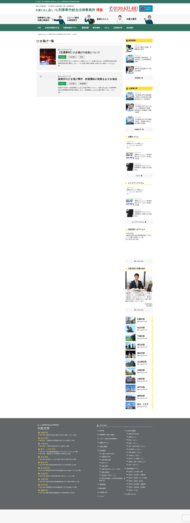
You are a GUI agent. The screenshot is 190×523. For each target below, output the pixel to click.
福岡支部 (44, 490)
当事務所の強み (106, 457)
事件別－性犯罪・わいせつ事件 (138, 478)
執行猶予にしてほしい (135, 449)
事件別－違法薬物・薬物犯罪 (137, 484)
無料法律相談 (105, 472)
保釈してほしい (133, 443)
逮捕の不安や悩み (134, 434)
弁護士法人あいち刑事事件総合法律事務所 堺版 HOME (54, 34)
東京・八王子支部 (48, 449)
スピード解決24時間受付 (73, 19)
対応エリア (104, 463)
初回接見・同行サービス (108, 475)
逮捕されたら (103, 19)
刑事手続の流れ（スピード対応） (111, 469)
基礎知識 (85, 27)
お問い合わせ (131, 494)
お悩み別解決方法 (52, 27)
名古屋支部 (45, 468)
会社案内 (129, 27)
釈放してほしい (133, 440)
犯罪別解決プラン (70, 27)
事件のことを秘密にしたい (136, 458)
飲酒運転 (83, 83)
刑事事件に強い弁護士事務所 (44, 19)
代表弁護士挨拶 (106, 460)
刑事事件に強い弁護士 (107, 435)
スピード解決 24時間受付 (108, 439)
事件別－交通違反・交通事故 (137, 487)
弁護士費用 (131, 19)
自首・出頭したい (134, 464)
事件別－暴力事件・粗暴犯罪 (137, 475)
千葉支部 (44, 444)
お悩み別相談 (131, 431)
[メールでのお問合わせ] (146, 11)
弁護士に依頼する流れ (108, 453)
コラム (106, 27)
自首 (81, 57)
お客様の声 (117, 27)
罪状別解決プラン (133, 468)
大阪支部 (44, 479)
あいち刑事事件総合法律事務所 (69, 10)
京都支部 (44, 474)
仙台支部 (44, 438)
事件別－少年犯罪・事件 (136, 472)
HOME (102, 431)
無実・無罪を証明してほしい (137, 446)
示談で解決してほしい (135, 452)
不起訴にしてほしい (134, 455)
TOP (39, 27)
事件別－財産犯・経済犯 (136, 481)
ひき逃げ (72, 57)
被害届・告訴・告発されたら (137, 461)
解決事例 (96, 27)
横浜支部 (44, 462)
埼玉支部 (44, 457)
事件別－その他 (133, 490)
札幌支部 (44, 432)
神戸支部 (44, 485)
